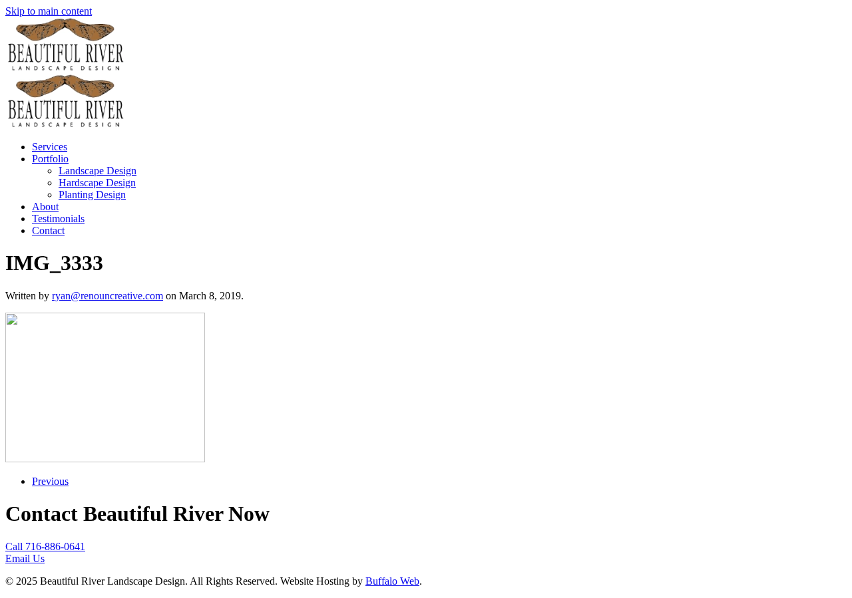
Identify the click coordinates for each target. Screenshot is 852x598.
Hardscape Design (97, 182)
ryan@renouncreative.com (107, 295)
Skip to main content (48, 11)
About (45, 206)
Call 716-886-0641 (45, 546)
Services (49, 146)
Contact (48, 230)
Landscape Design (97, 170)
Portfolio (50, 158)
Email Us (25, 558)
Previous (50, 481)
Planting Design (92, 194)
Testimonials (58, 218)
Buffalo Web (392, 581)
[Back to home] (65, 67)
